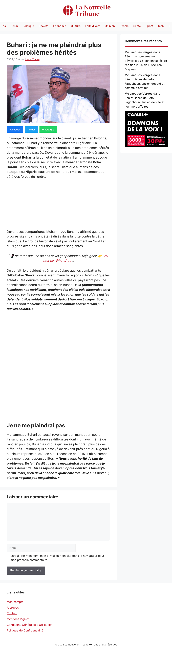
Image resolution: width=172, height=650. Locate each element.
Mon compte (15, 602)
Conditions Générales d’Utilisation (29, 624)
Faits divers (92, 26)
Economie (59, 26)
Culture (75, 26)
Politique (28, 26)
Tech (161, 26)
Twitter (31, 129)
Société (43, 26)
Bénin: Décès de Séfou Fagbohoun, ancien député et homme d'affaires (144, 84)
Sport (149, 26)
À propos (13, 607)
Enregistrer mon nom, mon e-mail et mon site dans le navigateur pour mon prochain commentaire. (57, 558)
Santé (137, 26)
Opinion (110, 26)
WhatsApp (48, 129)
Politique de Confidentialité (25, 630)
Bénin (14, 26)
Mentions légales (18, 619)
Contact (12, 613)
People (124, 26)
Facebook (14, 129)
